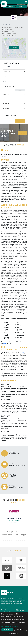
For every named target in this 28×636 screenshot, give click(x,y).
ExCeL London (10, 29)
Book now (22, 133)
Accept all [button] (7, 629)
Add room (20, 90)
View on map (14, 47)
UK (15, 6)
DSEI (23, 352)
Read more (18, 624)
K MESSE (13, 522)
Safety (14, 33)
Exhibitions (10, 6)
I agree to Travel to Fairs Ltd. (14, 116)
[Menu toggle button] (26, 2)
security (5, 343)
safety (25, 341)
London (20, 6)
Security (10, 33)
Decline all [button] (20, 629)
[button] (4, 541)
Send (20, 121)
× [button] (26, 613)
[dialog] (14, 624)
